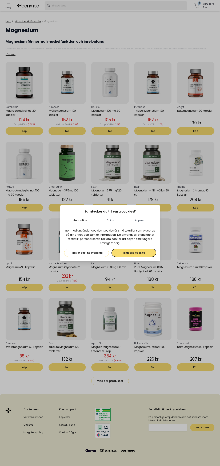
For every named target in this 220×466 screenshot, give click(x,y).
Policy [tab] (110, 220)
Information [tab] (79, 220)
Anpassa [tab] (140, 220)
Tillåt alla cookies (134, 253)
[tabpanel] (110, 243)
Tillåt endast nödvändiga (86, 253)
